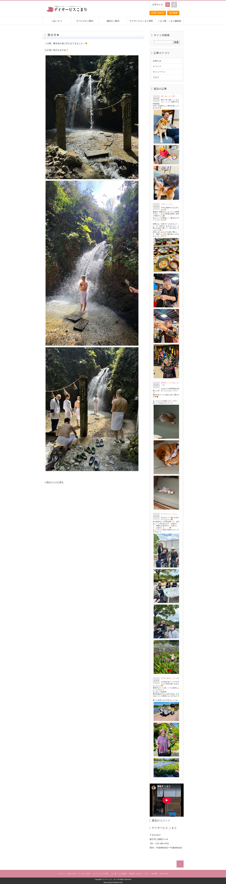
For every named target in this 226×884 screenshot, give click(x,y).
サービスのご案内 (84, 21)
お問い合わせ (157, 13)
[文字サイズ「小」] (168, 4)
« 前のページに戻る (54, 482)
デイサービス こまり (110, 879)
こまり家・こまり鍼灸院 (169, 21)
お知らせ (157, 61)
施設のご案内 (113, 21)
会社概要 (173, 13)
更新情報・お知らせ (135, 873)
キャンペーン (159, 72)
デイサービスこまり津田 (141, 21)
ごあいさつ (56, 21)
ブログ (156, 77)
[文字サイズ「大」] (174, 5)
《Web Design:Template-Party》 (113, 882)
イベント (157, 66)
